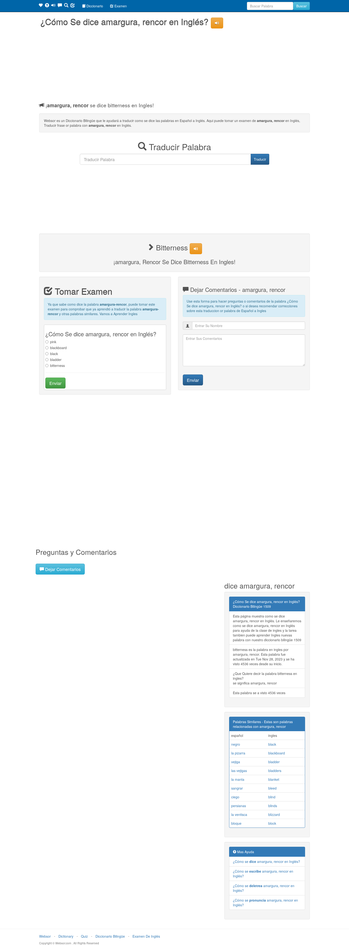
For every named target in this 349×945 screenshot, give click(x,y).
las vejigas (239, 770)
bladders (274, 770)
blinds (272, 805)
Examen (120, 6)
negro (235, 744)
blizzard (274, 814)
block (272, 823)
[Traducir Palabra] (66, 6)
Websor (45, 936)
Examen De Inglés (146, 936)
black (54, 353)
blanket (273, 779)
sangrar (237, 788)
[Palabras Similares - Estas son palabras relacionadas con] (41, 6)
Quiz (84, 936)
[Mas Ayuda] (47, 6)
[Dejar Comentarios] (60, 6)
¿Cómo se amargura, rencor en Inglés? (266, 861)
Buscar (301, 6)
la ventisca (239, 814)
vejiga (235, 761)
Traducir (260, 159)
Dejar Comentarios (62, 569)
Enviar (55, 383)
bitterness (57, 365)
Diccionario (94, 6)
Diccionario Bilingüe (110, 936)
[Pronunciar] (53, 6)
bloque (236, 823)
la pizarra (238, 753)
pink (53, 341)
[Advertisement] (174, 64)
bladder (55, 359)
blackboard (58, 347)
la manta (237, 779)
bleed (272, 788)
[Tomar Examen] (73, 6)
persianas (238, 805)
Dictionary (65, 936)
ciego (235, 797)
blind (271, 797)
